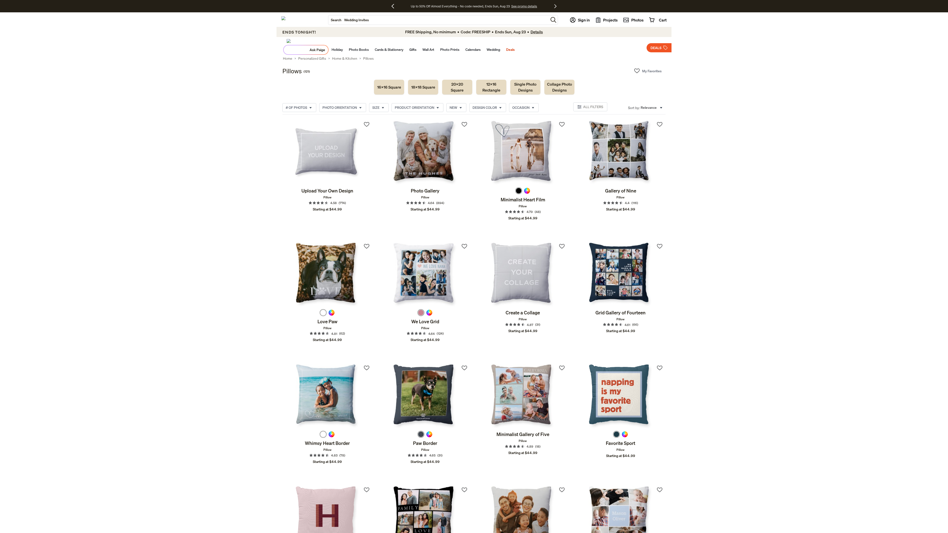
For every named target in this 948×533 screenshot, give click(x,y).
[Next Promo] (555, 6)
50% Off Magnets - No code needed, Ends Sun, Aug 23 (460, 6)
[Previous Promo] (395, 6)
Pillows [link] (368, 58)
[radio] (518, 190)
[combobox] (438, 20)
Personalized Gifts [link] (312, 58)
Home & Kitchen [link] (344, 58)
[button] (553, 20)
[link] (389, 87)
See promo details (513, 6)
